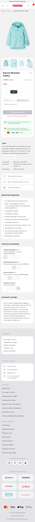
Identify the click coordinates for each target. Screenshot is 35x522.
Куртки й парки (6, 11)
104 (21, 88)
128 (21, 92)
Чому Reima (6, 425)
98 (14, 88)
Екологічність (6, 437)
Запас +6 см (10, 100)
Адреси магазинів (9, 351)
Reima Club (6, 388)
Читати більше (10, 156)
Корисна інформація (9, 453)
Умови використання (17, 515)
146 (14, 95)
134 (29, 92)
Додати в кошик (19, 112)
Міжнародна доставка (9, 396)
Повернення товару (10, 342)
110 (28, 88)
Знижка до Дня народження (11, 408)
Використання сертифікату (11, 404)
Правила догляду (9, 345)
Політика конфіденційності (18, 512)
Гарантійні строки (8, 412)
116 (6, 92)
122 (14, 92)
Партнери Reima (8, 445)
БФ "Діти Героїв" (7, 441)
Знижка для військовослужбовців (13, 416)
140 (6, 95)
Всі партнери (26, 495)
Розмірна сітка (23, 100)
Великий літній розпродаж (17, 1)
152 (21, 95)
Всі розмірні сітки (11, 104)
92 (6, 88)
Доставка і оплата (10, 339)
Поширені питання (8, 449)
